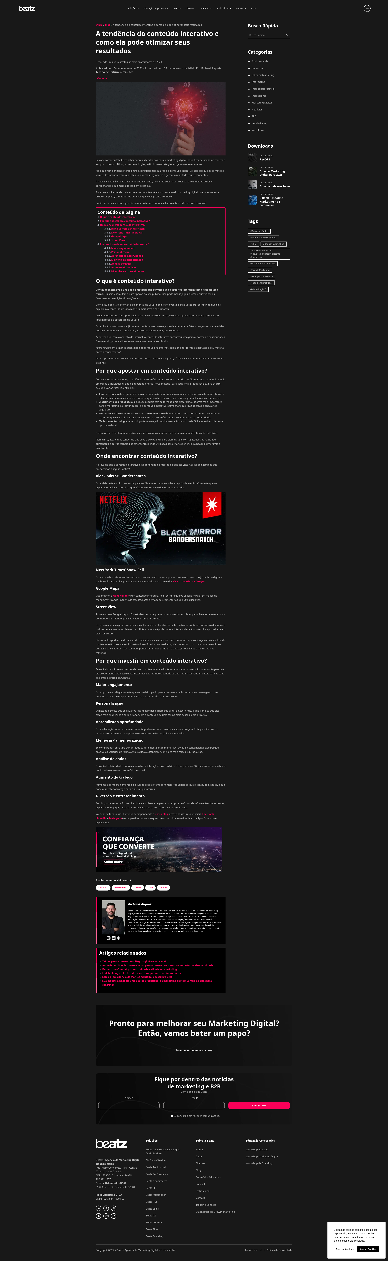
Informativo (101, 78)
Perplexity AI (120, 887)
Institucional (222, 8)
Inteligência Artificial (263, 88)
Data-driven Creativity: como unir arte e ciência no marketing (139, 969)
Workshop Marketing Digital (262, 1156)
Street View (118, 240)
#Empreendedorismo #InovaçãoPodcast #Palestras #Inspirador (265, 254)
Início (99, 25)
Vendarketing (259, 123)
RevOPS (265, 159)
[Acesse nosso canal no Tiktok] (113, 1216)
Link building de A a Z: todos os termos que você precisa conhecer (141, 973)
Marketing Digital (262, 102)
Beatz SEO (151, 1188)
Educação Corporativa (155, 8)
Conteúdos (204, 8)
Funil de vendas (260, 61)
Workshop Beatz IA (257, 1149)
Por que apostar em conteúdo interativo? (125, 221)
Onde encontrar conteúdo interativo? (122, 225)
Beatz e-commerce (156, 1181)
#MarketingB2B (258, 289)
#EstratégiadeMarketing (262, 263)
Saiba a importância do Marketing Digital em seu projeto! (137, 977)
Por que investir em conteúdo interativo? (125, 244)
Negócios (257, 109)
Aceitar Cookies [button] (368, 1249)
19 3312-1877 (103, 1179)
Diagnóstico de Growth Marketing (215, 1211)
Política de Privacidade (279, 1250)
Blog (107, 25)
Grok (150, 887)
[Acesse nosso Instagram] (113, 1208)
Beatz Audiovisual (156, 1167)
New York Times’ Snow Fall (127, 232)
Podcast (200, 1184)
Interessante (259, 95)
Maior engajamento (123, 248)
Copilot (163, 887)
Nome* (129, 1098)
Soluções (132, 8)
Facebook (208, 814)
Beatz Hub (152, 1201)
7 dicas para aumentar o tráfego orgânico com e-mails (135, 961)
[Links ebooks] (252, 157)
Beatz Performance (157, 1174)
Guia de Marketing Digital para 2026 (272, 172)
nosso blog (161, 814)
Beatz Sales (152, 1208)
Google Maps (119, 236)
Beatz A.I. (151, 1215)
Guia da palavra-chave (275, 186)
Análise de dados (121, 263)
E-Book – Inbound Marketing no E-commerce (271, 201)
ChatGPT (103, 887)
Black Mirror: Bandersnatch (128, 228)
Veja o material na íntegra (189, 581)
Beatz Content (154, 1222)
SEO (254, 116)
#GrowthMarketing (260, 270)
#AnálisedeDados (259, 231)
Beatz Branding (154, 1236)
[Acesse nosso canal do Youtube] (98, 1216)
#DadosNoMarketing (273, 243)
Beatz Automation (156, 1194)
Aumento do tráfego (123, 267)
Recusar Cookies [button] (345, 1249)
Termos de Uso (253, 1250)
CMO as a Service (156, 1160)
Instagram (115, 818)
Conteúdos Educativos (208, 1177)
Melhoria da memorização (127, 259)
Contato (240, 8)
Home (199, 1149)
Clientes (190, 8)
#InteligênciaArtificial (261, 282)
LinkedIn (101, 818)
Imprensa (257, 68)
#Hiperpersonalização (261, 276)
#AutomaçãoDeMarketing (263, 237)
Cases (176, 8)
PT (252, 8)
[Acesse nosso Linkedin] (98, 1208)
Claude (137, 887)
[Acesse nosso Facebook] (106, 1208)
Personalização (120, 252)
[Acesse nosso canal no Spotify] (106, 1216)
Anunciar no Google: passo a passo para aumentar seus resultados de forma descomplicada (157, 965)
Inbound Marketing (263, 75)
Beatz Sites (152, 1229)
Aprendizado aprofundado (127, 255)
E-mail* (194, 1098)
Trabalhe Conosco (206, 1204)
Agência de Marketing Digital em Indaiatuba (150, 1250)
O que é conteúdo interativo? (117, 217)
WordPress (258, 130)
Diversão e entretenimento (127, 271)
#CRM (253, 243)
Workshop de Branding (259, 1163)
